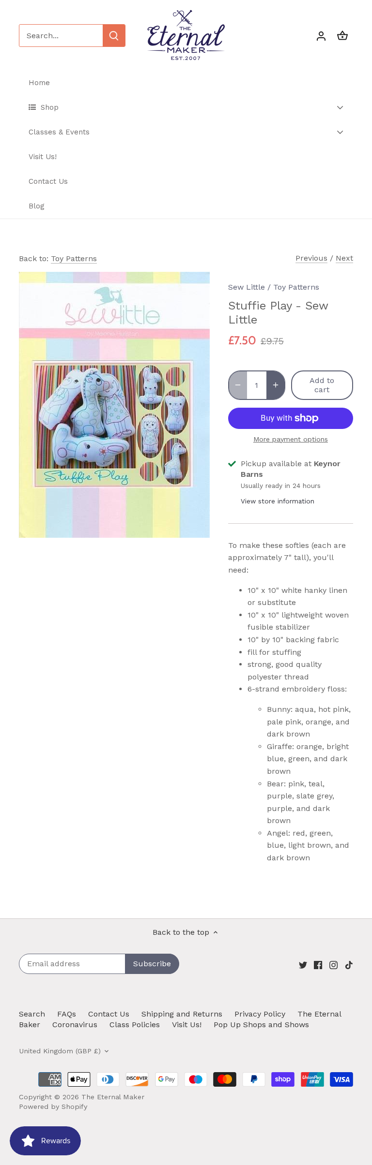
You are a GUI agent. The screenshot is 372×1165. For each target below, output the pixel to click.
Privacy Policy (259, 1013)
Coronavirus (74, 1024)
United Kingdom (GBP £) (60, 1051)
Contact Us (108, 1013)
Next (344, 258)
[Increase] (275, 385)
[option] (114, 405)
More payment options (290, 439)
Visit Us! (187, 1024)
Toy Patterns (74, 258)
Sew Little (246, 287)
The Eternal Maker (112, 1097)
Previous (311, 258)
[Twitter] (303, 964)
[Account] (321, 35)
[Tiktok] (349, 964)
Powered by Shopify (53, 1106)
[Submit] (114, 35)
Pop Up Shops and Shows (261, 1024)
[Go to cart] (342, 35)
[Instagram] (333, 964)
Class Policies (134, 1024)
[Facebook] (318, 964)
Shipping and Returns (181, 1013)
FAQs (66, 1013)
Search (32, 1013)
